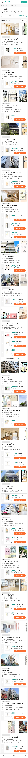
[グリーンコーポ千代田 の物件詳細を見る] (14, 455)
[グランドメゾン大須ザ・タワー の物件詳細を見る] (14, 335)
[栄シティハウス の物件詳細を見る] (14, 389)
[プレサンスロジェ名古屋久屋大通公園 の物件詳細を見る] (14, 715)
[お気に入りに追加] (12, 53)
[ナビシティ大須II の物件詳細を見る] (14, 531)
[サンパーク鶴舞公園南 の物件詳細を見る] (14, 606)
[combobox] (23, 20)
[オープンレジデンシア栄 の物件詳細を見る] (14, 150)
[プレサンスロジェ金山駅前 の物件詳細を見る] (14, 217)
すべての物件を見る (13, 358)
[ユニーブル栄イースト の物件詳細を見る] (14, 84)
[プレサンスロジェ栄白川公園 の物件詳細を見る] (14, 573)
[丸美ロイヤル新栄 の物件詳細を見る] (14, 682)
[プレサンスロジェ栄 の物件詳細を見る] (14, 498)
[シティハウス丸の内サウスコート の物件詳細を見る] (14, 648)
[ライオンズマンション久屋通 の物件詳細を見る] (14, 748)
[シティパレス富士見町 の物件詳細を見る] (14, 301)
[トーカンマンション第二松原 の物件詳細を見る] (14, 50)
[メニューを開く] (2, 2)
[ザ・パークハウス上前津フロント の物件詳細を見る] (14, 422)
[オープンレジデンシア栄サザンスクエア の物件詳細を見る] (14, 184)
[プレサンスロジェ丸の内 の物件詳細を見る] (14, 268)
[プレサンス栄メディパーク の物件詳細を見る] (14, 117)
